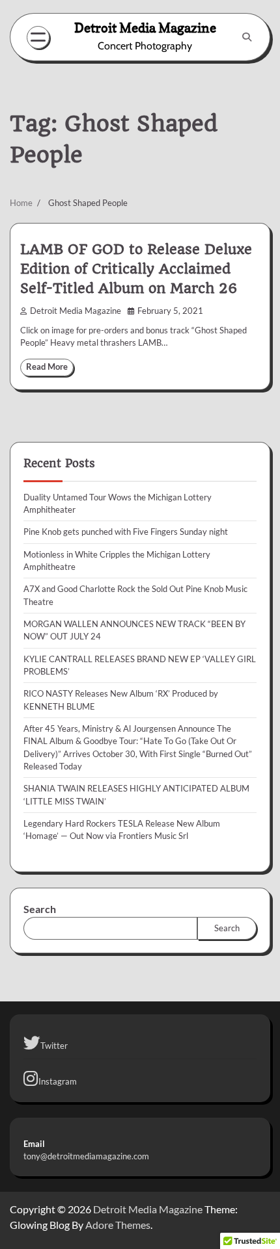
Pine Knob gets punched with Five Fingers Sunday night (125, 531)
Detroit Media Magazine (145, 27)
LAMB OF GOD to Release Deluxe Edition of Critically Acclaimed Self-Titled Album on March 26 (136, 269)
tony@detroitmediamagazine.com (86, 1156)
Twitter (54, 1045)
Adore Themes (117, 1224)
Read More (47, 367)
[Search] (247, 37)
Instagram (57, 1081)
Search (39, 909)
